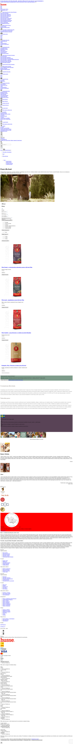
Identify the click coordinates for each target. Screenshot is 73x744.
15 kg (6, 237)
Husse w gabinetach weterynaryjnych (9, 598)
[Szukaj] (1, 132)
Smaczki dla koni (9, 164)
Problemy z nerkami (6, 592)
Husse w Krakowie (6, 601)
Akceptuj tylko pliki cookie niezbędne (16, 740)
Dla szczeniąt (5, 552)
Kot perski (5, 587)
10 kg (6, 236)
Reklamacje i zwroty (6, 610)
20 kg (6, 238)
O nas (17, 1)
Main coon (5, 584)
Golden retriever (6, 564)
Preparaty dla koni (9, 163)
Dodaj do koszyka (5, 274)
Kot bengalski (5, 586)
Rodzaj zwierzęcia (5, 230)
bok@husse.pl (3, 624)
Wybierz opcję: (4, 234)
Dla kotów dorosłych (6, 577)
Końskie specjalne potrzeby (6, 220)
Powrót (2, 658)
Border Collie (5, 560)
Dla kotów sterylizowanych (8, 578)
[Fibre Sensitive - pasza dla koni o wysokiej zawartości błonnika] (13, 330)
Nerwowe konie (8, 223)
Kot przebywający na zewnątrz (8, 580)
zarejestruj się (4, 139)
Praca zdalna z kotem (6, 593)
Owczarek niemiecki (6, 562)
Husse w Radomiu (6, 602)
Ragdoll (4, 585)
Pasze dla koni (8, 161)
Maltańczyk (5, 561)
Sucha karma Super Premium (8, 556)
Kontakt (1, 1)
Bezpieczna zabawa (6, 570)
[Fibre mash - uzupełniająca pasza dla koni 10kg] (13, 297)
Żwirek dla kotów (6, 579)
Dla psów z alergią (6, 555)
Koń (4, 160)
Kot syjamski (5, 588)
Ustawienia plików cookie (5, 740)
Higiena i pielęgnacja (6, 568)
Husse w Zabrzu (6, 600)
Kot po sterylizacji (6, 594)
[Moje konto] (1, 134)
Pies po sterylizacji (6, 569)
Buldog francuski (6, 563)
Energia (6, 222)
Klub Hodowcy (32, 1)
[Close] (1, 657)
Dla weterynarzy (21, 1)
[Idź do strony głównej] (3, 5)
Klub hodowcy (5, 620)
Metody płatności (14, 140)
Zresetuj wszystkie (5, 240)
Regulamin (5, 612)
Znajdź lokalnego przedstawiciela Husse (15, 379)
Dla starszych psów (6, 554)
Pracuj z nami (26, 1)
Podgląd (2, 140)
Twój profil (6, 140)
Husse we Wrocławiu (6, 603)
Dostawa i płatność (6, 609)
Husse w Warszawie (6, 605)
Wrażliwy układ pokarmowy (10, 225)
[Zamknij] (1, 146)
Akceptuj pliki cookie (27, 740)
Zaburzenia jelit (8, 228)
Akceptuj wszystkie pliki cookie (37, 740)
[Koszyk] (1, 141)
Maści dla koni (8, 162)
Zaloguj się (2, 138)
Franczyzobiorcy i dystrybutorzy (8, 618)
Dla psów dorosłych (6, 553)
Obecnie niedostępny (5, 372)
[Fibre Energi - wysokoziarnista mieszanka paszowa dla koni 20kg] (13, 265)
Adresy (9, 140)
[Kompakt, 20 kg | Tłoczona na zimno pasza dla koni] (13, 363)
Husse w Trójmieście (6, 604)
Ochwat (6, 224)
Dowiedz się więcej (35, 738)
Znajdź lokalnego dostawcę (8, 599)
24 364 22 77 (2, 626)
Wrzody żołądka (8, 226)
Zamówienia (19, 140)
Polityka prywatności (6, 611)
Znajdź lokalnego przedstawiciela (10, 1)
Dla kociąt (4, 576)
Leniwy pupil (5, 571)
